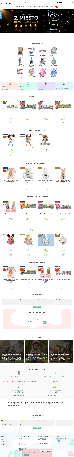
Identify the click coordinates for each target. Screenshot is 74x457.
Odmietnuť (43, 451)
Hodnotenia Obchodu (23, 442)
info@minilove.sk (5, 439)
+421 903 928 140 (60, 2)
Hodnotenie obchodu (37, 294)
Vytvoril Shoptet (65, 455)
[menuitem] (19, 7)
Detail (10, 122)
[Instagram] (4, 444)
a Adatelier (70, 455)
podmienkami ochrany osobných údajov (37, 322)
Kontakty (20, 438)
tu (37, 452)
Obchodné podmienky (23, 448)
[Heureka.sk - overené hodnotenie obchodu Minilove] (59, 442)
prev (1, 178)
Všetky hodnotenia (37, 306)
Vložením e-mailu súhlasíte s (37, 322)
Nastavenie (26, 454)
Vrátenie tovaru (22, 445)
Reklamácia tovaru (22, 444)
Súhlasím (48, 451)
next (72, 178)
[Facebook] (2, 444)
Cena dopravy (21, 443)
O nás (20, 439)
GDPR (20, 450)
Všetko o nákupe (22, 440)
